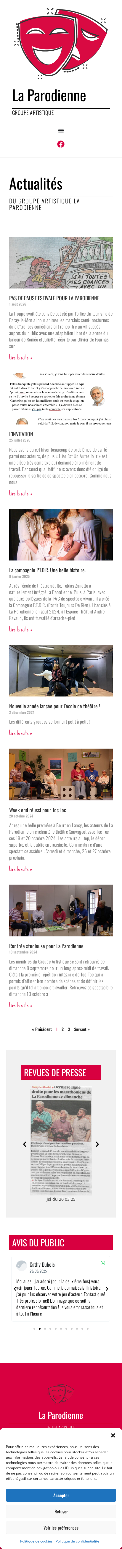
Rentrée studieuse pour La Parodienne (46, 946)
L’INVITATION (21, 434)
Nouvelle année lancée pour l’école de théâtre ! (54, 706)
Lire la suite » (20, 357)
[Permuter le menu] (61, 130)
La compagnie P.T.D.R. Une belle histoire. (47, 570)
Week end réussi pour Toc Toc (37, 810)
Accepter (61, 1495)
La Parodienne (49, 94)
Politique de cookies (36, 1541)
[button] (113, 1435)
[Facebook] (61, 144)
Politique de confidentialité (77, 1541)
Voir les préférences (61, 1527)
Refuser (61, 1511)
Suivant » (82, 1029)
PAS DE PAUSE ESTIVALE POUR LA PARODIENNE (54, 298)
